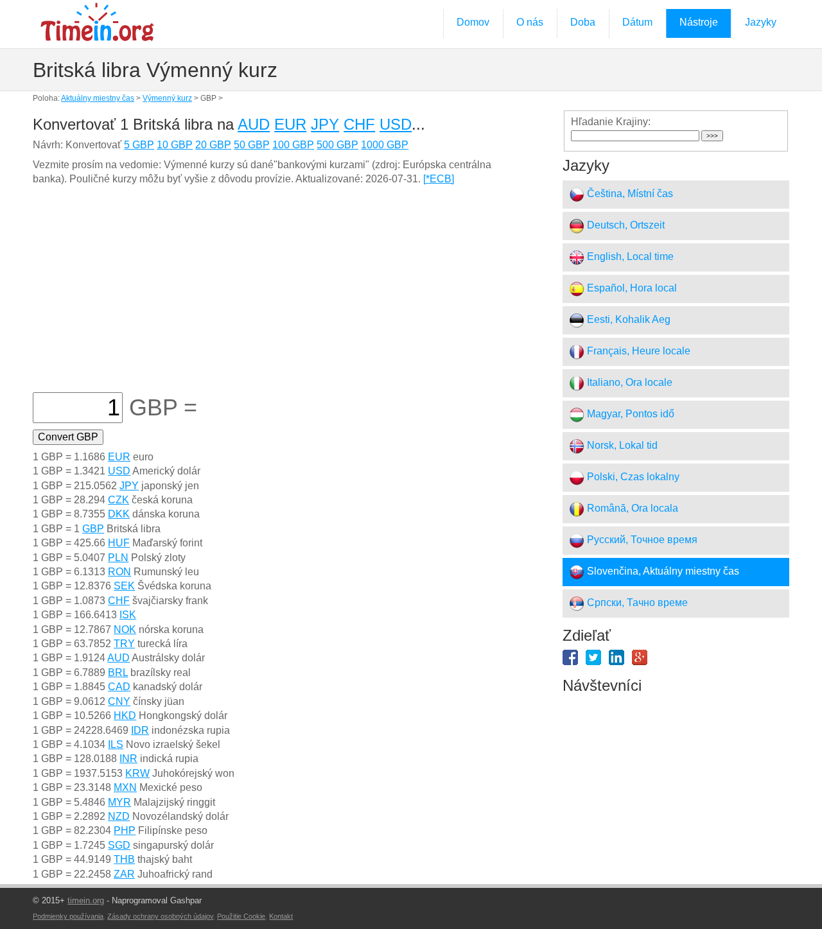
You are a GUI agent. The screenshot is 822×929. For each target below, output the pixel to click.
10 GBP (175, 144)
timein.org (85, 900)
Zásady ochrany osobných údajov (160, 916)
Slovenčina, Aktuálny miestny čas (661, 571)
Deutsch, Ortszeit (624, 225)
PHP (125, 830)
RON (119, 571)
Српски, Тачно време (636, 602)
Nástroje (698, 22)
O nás (529, 22)
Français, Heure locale (637, 350)
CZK (118, 499)
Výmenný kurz (167, 98)
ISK (127, 614)
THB (124, 859)
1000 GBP (384, 144)
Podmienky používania (68, 916)
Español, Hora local (630, 287)
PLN (118, 557)
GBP (93, 528)
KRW (137, 773)
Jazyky (760, 22)
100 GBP (293, 144)
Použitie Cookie (241, 916)
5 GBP (139, 144)
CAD (119, 686)
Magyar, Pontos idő (629, 413)
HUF (119, 542)
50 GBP (252, 144)
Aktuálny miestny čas (97, 98)
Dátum (637, 22)
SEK (124, 585)
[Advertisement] (278, 296)
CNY (119, 701)
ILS (115, 744)
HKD (125, 715)
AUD (254, 124)
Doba (582, 22)
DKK (119, 513)
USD (396, 124)
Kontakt (281, 916)
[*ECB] (438, 178)
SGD (119, 845)
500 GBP (337, 144)
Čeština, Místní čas (628, 193)
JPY (325, 124)
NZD (119, 816)
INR (128, 758)
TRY (124, 643)
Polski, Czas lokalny (631, 476)
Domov (473, 22)
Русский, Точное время (640, 539)
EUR (290, 124)
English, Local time (629, 256)
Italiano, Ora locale (628, 382)
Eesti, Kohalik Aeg (627, 319)
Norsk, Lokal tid (621, 445)
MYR (119, 802)
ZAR (124, 874)
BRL (118, 672)
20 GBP (213, 144)
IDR (140, 730)
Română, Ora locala (631, 508)
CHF (359, 124)
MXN (125, 787)
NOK (125, 629)
